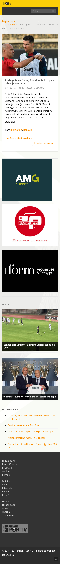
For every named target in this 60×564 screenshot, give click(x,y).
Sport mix (7, 511)
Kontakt (6, 474)
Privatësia (7, 467)
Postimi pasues (42, 143)
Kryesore (40, 88)
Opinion (6, 481)
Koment (6, 491)
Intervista (7, 488)
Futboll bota (11, 24)
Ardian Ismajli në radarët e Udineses (26, 437)
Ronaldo (27, 129)
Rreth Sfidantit (9, 464)
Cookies (6, 471)
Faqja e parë (8, 21)
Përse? (5, 495)
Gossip (5, 508)
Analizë (6, 484)
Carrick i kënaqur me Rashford (23, 425)
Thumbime (8, 515)
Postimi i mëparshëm (20, 138)
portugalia (16, 129)
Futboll (5, 501)
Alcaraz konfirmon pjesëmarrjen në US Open (31, 431)
